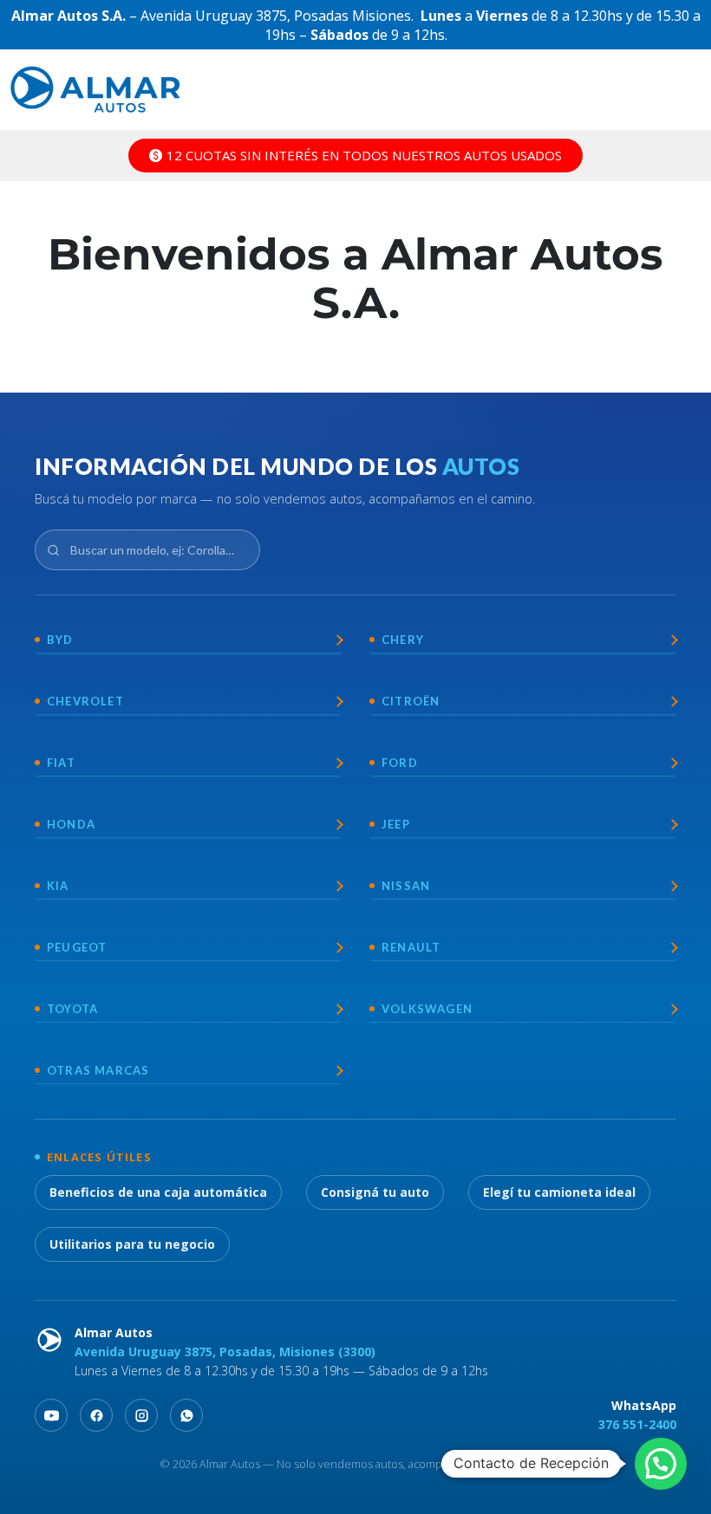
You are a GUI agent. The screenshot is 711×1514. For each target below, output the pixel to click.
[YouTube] (51, 1415)
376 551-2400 (637, 1424)
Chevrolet (85, 701)
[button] (661, 1464)
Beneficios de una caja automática (158, 1192)
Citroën (411, 701)
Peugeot (77, 947)
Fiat (61, 763)
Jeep (396, 824)
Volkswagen (427, 1009)
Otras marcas (98, 1070)
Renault (411, 947)
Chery (403, 640)
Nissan (406, 886)
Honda (71, 824)
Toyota (72, 1009)
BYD (60, 640)
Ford (400, 763)
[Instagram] (141, 1415)
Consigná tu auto (375, 1192)
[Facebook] (96, 1415)
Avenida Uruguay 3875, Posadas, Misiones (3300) (225, 1351)
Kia (58, 886)
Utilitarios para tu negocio (132, 1244)
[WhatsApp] (186, 1415)
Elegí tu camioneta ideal (559, 1192)
